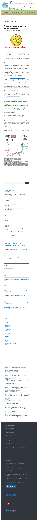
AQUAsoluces (13, 2)
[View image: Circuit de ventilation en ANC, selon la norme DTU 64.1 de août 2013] (16, 150)
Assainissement (11, 171)
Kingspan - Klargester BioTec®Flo (12, 391)
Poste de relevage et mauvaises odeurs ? (12, 204)
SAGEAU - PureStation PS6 (10, 411)
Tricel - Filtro (7, 398)
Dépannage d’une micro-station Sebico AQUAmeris (15, 217)
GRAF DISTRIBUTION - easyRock (11, 404)
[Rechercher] (27, 183)
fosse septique (11, 172)
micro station (21, 172)
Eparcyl (26, 171)
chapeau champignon (23, 102)
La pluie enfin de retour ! (9, 190)
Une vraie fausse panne (9, 211)
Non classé (7, 340)
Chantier (6, 322)
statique (19, 109)
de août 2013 (17, 95)
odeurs (25, 172)
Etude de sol (7, 330)
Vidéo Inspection (8, 345)
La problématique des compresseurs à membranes (14, 197)
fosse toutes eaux (22, 64)
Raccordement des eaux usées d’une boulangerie (14, 224)
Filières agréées (8, 333)
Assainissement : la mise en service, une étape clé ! (15, 245)
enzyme (23, 171)
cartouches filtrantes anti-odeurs (17, 77)
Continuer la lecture (17, 243)
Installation (9, 466)
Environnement (8, 329)
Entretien (7, 328)
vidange (11, 130)
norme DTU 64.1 (10, 95)
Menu (2, 17)
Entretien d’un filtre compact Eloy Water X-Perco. (14, 231)
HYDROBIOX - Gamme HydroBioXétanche (13, 384)
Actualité (6, 318)
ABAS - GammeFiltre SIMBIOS (11, 364)
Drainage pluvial (8, 325)
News (6, 339)
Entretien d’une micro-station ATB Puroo (13, 253)
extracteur (15, 109)
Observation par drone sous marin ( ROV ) (13, 237)
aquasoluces (8, 274)
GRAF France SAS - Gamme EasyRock (12, 371)
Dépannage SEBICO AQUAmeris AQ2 (20, 274)
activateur (20, 171)
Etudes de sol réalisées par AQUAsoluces (12, 332)
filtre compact (11, 65)
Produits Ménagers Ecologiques (11, 341)
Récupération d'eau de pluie (10, 343)
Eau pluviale (7, 326)
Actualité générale (8, 319)
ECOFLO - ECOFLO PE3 (9, 378)
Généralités (15, 171)
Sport (6, 344)
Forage (6, 334)
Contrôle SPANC (8, 323)
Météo (6, 337)
